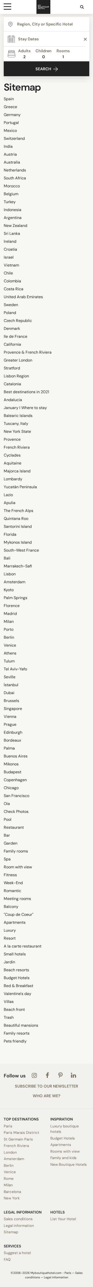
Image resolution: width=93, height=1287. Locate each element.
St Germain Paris (18, 1139)
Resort (10, 938)
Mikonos (11, 764)
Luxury (10, 930)
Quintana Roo (16, 518)
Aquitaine (12, 463)
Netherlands (15, 170)
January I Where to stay (25, 407)
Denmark (12, 328)
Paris (8, 1126)
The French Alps (18, 510)
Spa (7, 859)
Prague (10, 724)
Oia (7, 803)
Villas (9, 1001)
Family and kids (63, 1157)
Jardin (9, 962)
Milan (9, 621)
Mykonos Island (18, 542)
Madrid (10, 613)
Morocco (12, 186)
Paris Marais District (21, 1132)
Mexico (10, 130)
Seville (9, 677)
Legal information (19, 1225)
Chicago (11, 787)
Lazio (8, 494)
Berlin (9, 637)
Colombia (12, 281)
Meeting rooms (17, 898)
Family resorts (17, 1033)
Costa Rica (13, 288)
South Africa (15, 178)
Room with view (18, 867)
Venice (10, 645)
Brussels (11, 700)
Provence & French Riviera (28, 352)
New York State (17, 431)
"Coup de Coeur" (18, 914)
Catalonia (12, 384)
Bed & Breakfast (18, 985)
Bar (7, 835)
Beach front (14, 1009)
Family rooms (16, 851)
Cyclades (12, 455)
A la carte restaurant (22, 946)
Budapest (12, 772)
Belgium (11, 193)
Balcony (11, 906)
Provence (12, 439)
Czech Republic (18, 320)
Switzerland (14, 138)
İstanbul (11, 684)
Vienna (10, 716)
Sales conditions (18, 1218)
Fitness (10, 874)
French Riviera (17, 447)
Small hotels (15, 954)
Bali (7, 558)
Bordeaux (12, 740)
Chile (8, 273)
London (10, 1152)
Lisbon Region (16, 376)
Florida (10, 534)
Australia (12, 162)
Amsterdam (14, 581)
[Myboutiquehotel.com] (43, 7)
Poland (10, 312)
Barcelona (12, 1191)
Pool (7, 819)
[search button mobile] (82, 7)
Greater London (18, 360)
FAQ (7, 1259)
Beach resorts (16, 969)
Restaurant (14, 827)
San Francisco (16, 795)
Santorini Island (18, 526)
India (8, 146)
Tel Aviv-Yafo (15, 669)
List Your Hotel (63, 1218)
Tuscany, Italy (16, 423)
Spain (9, 98)
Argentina (13, 217)
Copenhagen (15, 779)
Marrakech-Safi (18, 566)
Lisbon (10, 574)
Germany (12, 114)
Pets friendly (15, 1041)
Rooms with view (65, 1151)
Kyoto (9, 589)
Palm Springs (15, 597)
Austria (10, 154)
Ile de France (15, 336)
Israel (9, 257)
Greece (10, 106)
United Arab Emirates (23, 296)
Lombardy (13, 479)
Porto (8, 629)
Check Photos (16, 811)
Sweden (11, 304)
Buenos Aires (16, 756)
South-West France (21, 550)
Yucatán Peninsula (20, 486)
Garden (10, 843)
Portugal (11, 122)
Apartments (15, 922)
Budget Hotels (17, 977)
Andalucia (13, 399)
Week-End (13, 882)
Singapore (13, 708)
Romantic (12, 890)
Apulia (9, 502)
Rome (9, 1178)
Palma (9, 748)
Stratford (12, 368)
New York (12, 1198)
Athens (10, 653)
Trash (9, 1017)
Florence (12, 605)
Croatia (10, 249)
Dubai (9, 692)
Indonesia (12, 209)
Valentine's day (17, 993)
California (12, 344)
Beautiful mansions (21, 1025)
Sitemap (11, 1232)
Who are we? (46, 1095)
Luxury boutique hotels (64, 1129)
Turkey (10, 201)
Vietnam (11, 265)
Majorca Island (17, 471)
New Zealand (15, 225)
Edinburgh (13, 732)
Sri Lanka (12, 233)
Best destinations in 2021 (26, 391)
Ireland (10, 241)
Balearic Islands (18, 415)
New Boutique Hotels (68, 1164)
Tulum (9, 661)
